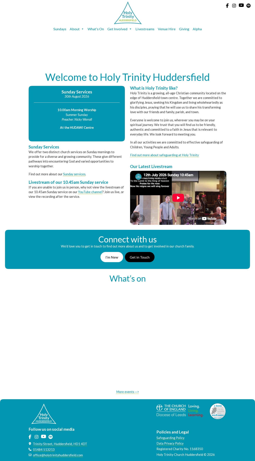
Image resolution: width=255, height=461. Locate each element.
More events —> (127, 392)
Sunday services (74, 174)
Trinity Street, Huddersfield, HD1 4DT (60, 444)
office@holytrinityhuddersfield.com (58, 455)
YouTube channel (90, 192)
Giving (184, 29)
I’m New (111, 257)
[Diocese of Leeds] (182, 411)
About (75, 29)
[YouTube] (241, 7)
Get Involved (117, 29)
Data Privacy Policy (170, 443)
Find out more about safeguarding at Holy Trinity (164, 155)
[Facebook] (227, 7)
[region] (127, 52)
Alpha (197, 29)
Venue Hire (167, 29)
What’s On (96, 29)
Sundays (59, 29)
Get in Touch (140, 257)
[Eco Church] (217, 411)
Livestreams (144, 29)
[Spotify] (248, 7)
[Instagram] (234, 7)
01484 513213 (44, 449)
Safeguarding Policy (170, 438)
